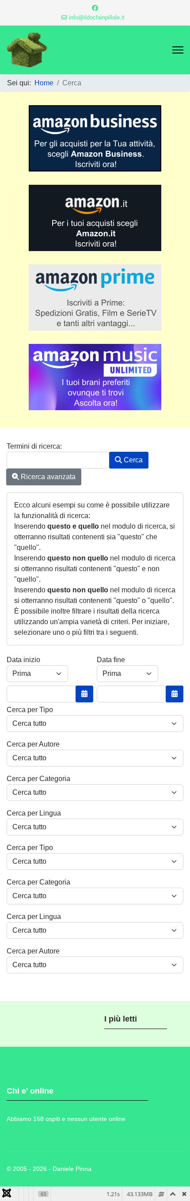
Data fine (111, 659)
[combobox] (58, 460)
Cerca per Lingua (34, 813)
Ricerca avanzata (47, 476)
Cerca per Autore (33, 744)
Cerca (132, 460)
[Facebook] (95, 7)
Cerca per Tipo (30, 709)
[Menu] (177, 50)
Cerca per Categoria (38, 778)
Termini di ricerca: (34, 446)
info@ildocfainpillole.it (97, 18)
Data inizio (23, 659)
